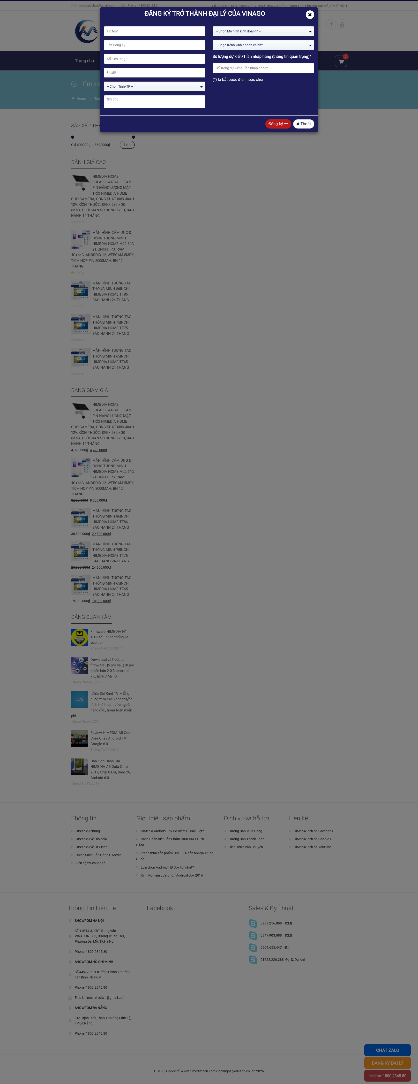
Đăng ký (276, 123)
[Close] (310, 14)
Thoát (305, 123)
